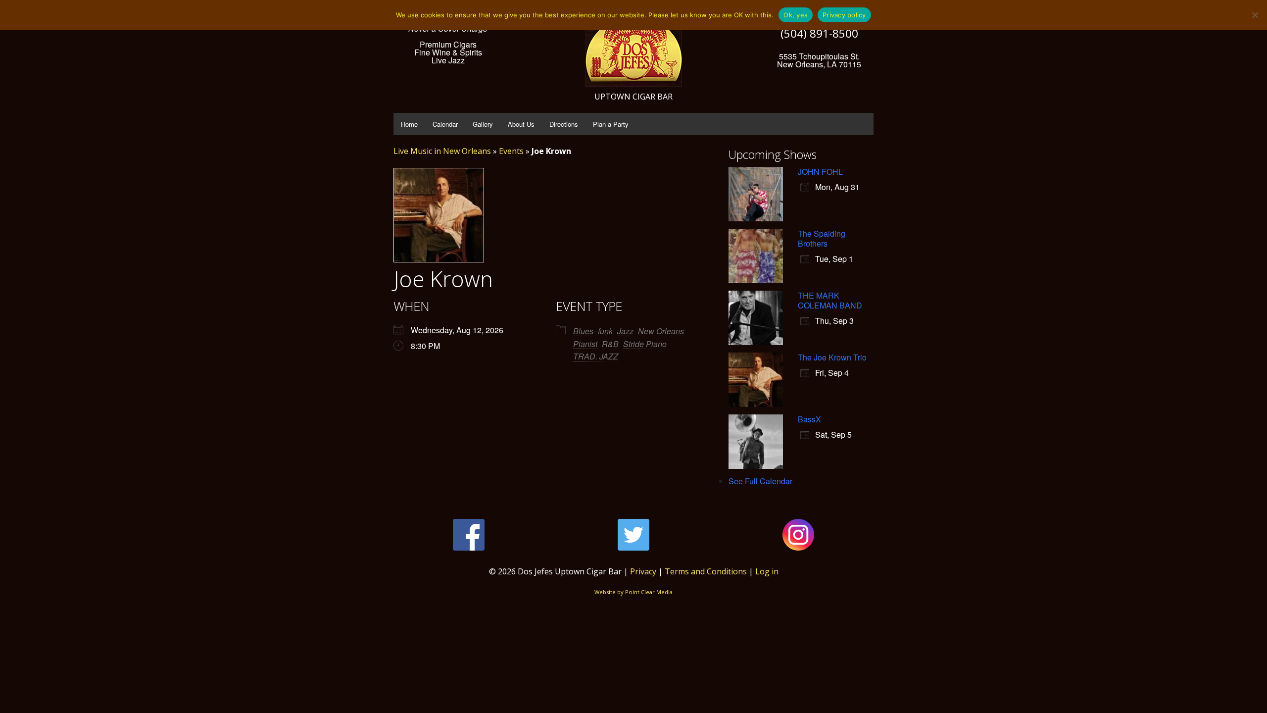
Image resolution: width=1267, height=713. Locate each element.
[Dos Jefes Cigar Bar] (633, 47)
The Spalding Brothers (821, 238)
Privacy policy (844, 15)
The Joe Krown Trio (832, 357)
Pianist (585, 344)
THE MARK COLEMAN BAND (830, 300)
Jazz (625, 331)
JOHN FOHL (820, 171)
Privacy (643, 571)
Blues (583, 331)
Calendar (445, 124)
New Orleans (661, 331)
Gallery (483, 124)
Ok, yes (795, 15)
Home (409, 124)
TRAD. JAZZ (595, 356)
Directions (563, 124)
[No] (1255, 15)
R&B (610, 344)
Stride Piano (645, 344)
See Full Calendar (760, 481)
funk (605, 331)
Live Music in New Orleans (442, 151)
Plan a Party (611, 124)
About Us (521, 124)
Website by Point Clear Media (633, 592)
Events (511, 151)
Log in (767, 571)
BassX (809, 419)
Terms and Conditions (706, 571)
